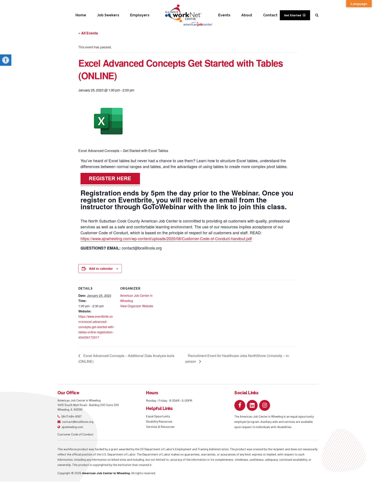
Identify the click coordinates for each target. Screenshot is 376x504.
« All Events (88, 32)
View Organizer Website (136, 306)
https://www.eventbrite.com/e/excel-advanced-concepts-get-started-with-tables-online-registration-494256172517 (96, 326)
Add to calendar (101, 268)
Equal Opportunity (158, 416)
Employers (139, 15)
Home (81, 15)
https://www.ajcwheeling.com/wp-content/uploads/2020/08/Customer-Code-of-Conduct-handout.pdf (166, 238)
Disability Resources (159, 421)
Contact (270, 15)
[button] (5, 60)
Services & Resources (160, 426)
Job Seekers (108, 15)
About (246, 15)
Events (224, 15)
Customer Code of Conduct (75, 434)
